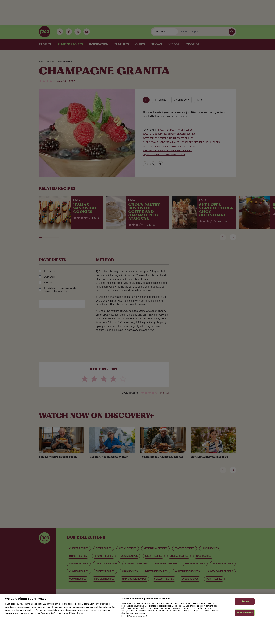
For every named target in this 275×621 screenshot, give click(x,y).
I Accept (245, 601)
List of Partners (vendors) (134, 616)
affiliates (30, 604)
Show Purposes (245, 612)
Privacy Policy (76, 613)
